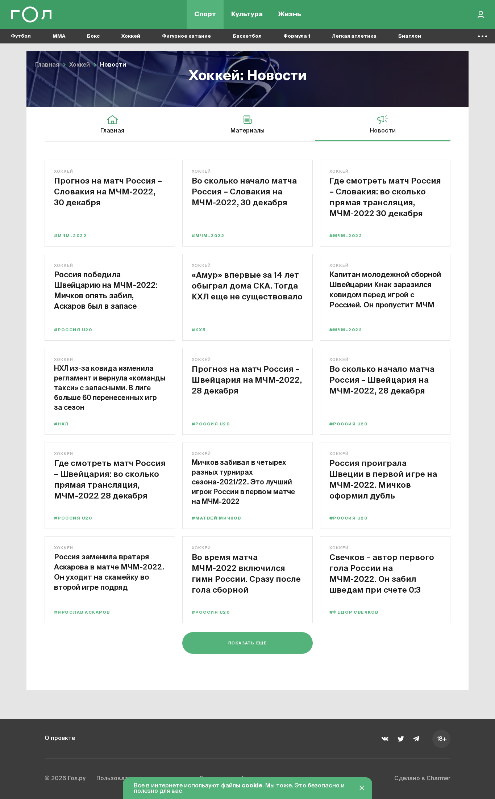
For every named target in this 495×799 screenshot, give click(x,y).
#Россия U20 (73, 330)
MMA (59, 36)
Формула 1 (296, 36)
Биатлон (409, 36)
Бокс (93, 36)
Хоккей (130, 36)
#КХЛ (199, 330)
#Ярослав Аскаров (82, 612)
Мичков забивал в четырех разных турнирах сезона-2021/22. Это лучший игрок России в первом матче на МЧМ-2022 (243, 481)
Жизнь (289, 14)
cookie (252, 786)
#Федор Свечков (354, 612)
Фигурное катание (186, 36)
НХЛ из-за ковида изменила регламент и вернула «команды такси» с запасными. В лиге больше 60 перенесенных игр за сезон (110, 387)
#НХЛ (61, 424)
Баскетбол (247, 36)
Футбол (21, 36)
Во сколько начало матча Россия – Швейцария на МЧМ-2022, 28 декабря (381, 379)
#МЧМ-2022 (70, 236)
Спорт (205, 14)
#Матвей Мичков (216, 518)
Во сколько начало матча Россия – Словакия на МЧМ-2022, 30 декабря (244, 191)
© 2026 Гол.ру (65, 779)
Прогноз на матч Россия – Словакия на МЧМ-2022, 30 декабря (108, 191)
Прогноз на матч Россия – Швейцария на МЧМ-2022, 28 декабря (247, 379)
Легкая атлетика (354, 36)
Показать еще (247, 643)
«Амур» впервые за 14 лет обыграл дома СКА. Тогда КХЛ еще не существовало (247, 285)
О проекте (60, 738)
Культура (247, 14)
